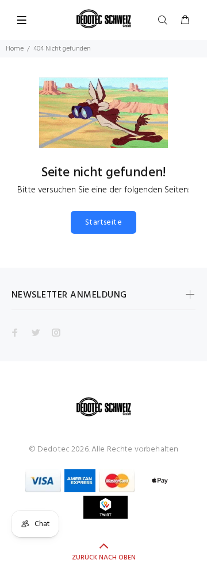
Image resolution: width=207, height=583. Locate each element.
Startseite (103, 222)
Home (15, 49)
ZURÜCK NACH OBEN (104, 557)
